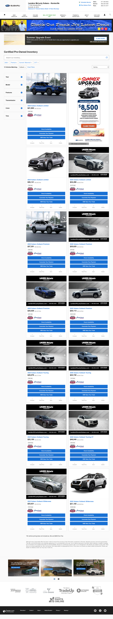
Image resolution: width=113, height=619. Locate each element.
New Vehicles (14, 15)
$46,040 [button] (76, 439)
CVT (36, 62)
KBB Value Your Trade (46, 137)
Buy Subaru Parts (86, 5)
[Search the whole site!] (110, 14)
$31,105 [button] (76, 503)
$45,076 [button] (34, 375)
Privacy (58, 610)
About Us (87, 15)
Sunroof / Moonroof (25, 62)
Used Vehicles (24, 15)
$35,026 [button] (34, 310)
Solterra (56, 568)
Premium (14, 62)
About (38, 610)
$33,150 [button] (34, 439)
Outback (21, 67)
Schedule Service (86, 2)
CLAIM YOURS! (101, 39)
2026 (7, 62)
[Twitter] (101, 611)
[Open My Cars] (104, 15)
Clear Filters (31, 67)
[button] (46, 111)
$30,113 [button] (76, 310)
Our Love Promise (97, 15)
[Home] (12, 5)
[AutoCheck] (38, 115)
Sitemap (66, 610)
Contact (31, 610)
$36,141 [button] (34, 182)
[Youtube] (106, 611)
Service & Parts (63, 15)
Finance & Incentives (75, 15)
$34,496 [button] (76, 182)
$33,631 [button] (34, 503)
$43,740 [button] (76, 375)
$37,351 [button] (34, 246)
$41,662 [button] (34, 108)
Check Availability (46, 129)
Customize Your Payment (46, 133)
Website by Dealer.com (8, 611)
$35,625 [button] (76, 246)
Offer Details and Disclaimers (98, 42)
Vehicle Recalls (48, 610)
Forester (88, 568)
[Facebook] (96, 611)
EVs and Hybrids (35, 15)
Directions (22, 610)
